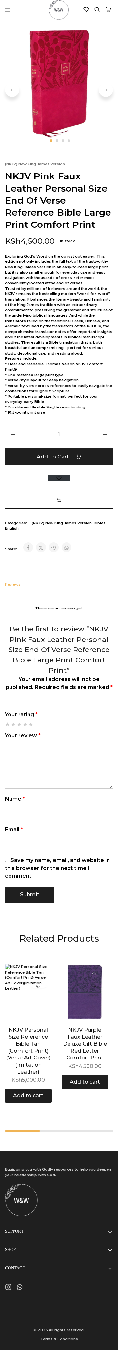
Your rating (21, 714)
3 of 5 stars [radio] (19, 724)
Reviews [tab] (12, 584)
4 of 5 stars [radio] (25, 724)
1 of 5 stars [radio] (7, 724)
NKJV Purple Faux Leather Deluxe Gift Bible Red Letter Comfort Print (85, 1044)
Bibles (100, 523)
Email (14, 829)
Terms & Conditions (59, 1339)
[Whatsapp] (20, 1288)
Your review (23, 735)
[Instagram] (8, 1288)
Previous (12, 90)
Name (15, 799)
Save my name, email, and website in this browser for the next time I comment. (57, 868)
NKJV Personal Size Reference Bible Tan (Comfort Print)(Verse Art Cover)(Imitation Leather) (28, 1051)
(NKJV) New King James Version (35, 164)
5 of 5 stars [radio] (31, 724)
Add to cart (53, 457)
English (12, 528)
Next (106, 90)
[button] (59, 500)
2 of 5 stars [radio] (13, 724)
